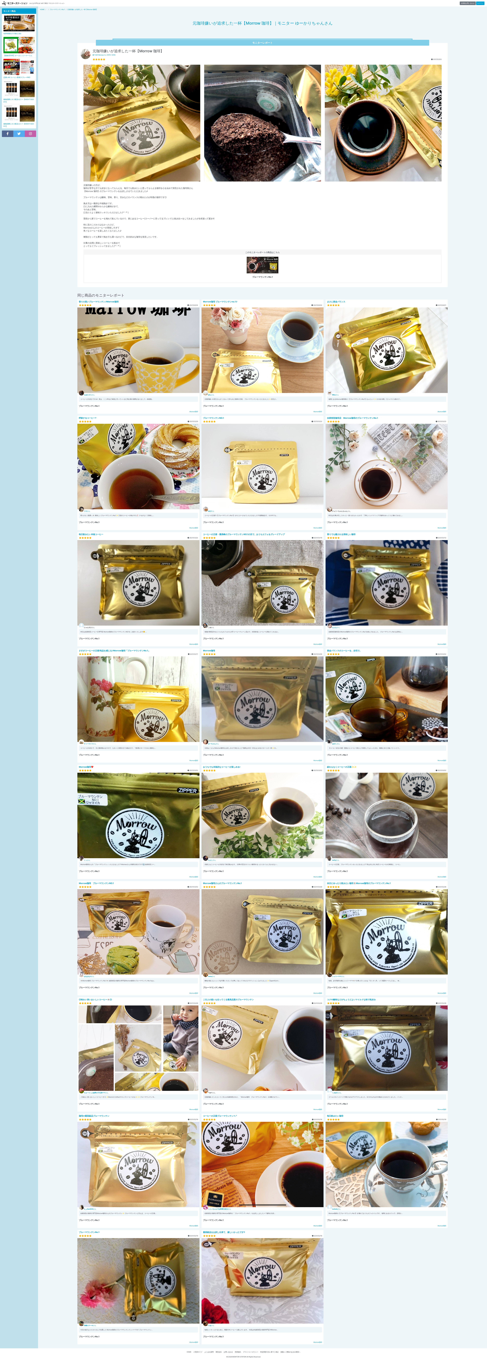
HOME (189, 1352)
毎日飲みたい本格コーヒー (91, 534)
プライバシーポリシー (250, 1352)
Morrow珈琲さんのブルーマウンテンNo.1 (222, 883)
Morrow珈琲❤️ (86, 767)
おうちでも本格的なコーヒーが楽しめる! (221, 767)
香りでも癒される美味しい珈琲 (341, 534)
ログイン (480, 3)
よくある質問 (209, 1352)
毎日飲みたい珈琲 (335, 1116)
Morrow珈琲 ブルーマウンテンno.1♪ (220, 301)
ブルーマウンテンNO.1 (213, 418)
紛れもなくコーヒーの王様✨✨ (341, 767)
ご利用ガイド (197, 1352)
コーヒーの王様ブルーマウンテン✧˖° (220, 1116)
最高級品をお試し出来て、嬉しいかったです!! (224, 1232)
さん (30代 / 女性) (104, 55)
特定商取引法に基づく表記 (269, 1352)
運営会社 (219, 1352)
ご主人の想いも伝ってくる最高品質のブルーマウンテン (228, 999)
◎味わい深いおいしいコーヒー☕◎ (95, 999)
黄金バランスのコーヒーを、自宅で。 (344, 650)
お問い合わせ (228, 1352)
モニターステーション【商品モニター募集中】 (14, 3)
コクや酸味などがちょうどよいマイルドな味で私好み (351, 999)
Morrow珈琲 (193, 411)
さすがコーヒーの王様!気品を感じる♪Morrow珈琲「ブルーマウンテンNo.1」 (114, 650)
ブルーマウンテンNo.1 (89, 1232)
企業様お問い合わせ (468, 3)
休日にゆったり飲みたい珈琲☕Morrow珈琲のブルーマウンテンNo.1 (359, 883)
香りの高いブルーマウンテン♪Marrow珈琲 (99, 301)
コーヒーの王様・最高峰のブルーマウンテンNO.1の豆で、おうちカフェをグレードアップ (244, 534)
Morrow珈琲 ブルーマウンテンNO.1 (96, 883)
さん (89, 395)
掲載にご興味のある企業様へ (290, 1352)
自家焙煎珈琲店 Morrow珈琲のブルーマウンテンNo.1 (352, 418)
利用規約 (238, 1352)
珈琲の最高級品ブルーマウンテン (94, 1116)
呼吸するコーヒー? (87, 418)
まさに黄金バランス (336, 301)
